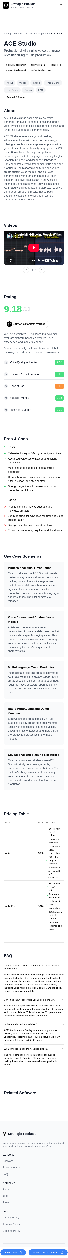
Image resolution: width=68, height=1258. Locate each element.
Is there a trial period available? (20, 1024)
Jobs (5, 1195)
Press (6, 1202)
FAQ (40, 90)
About (10, 82)
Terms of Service (12, 1224)
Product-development (36, 33)
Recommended (12, 1167)
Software (8, 1161)
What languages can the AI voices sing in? (26, 1048)
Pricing (28, 90)
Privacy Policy (11, 1217)
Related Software (16, 97)
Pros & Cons (52, 82)
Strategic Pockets (13, 33)
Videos (22, 82)
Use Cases (12, 90)
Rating (36, 82)
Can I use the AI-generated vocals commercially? (29, 999)
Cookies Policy (11, 1230)
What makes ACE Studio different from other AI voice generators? (31, 967)
